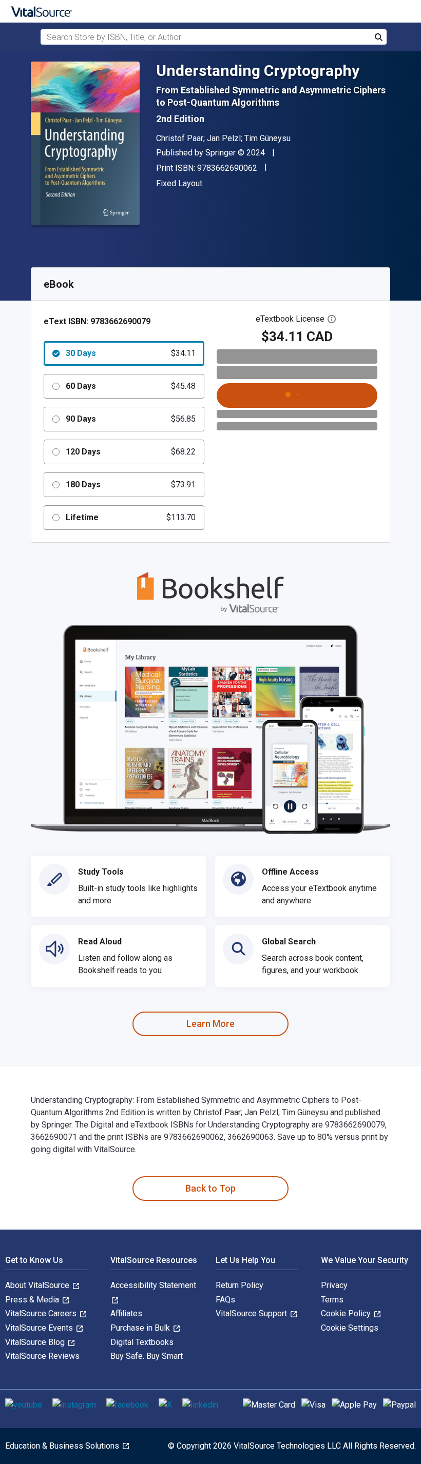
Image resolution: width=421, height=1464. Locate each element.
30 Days (131, 353)
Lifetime (131, 517)
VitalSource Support (252, 1313)
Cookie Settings (349, 1328)
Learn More (210, 1023)
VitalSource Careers (42, 1313)
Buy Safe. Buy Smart (146, 1356)
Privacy (334, 1285)
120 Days (131, 452)
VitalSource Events (40, 1328)
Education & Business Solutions (63, 1446)
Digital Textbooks (142, 1342)
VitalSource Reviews (42, 1356)
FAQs (225, 1299)
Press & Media (33, 1299)
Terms (332, 1299)
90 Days (131, 419)
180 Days (131, 484)
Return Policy (239, 1285)
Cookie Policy (347, 1313)
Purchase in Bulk (141, 1328)
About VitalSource (38, 1285)
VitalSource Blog (36, 1342)
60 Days (131, 386)
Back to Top (210, 1188)
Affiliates (126, 1313)
